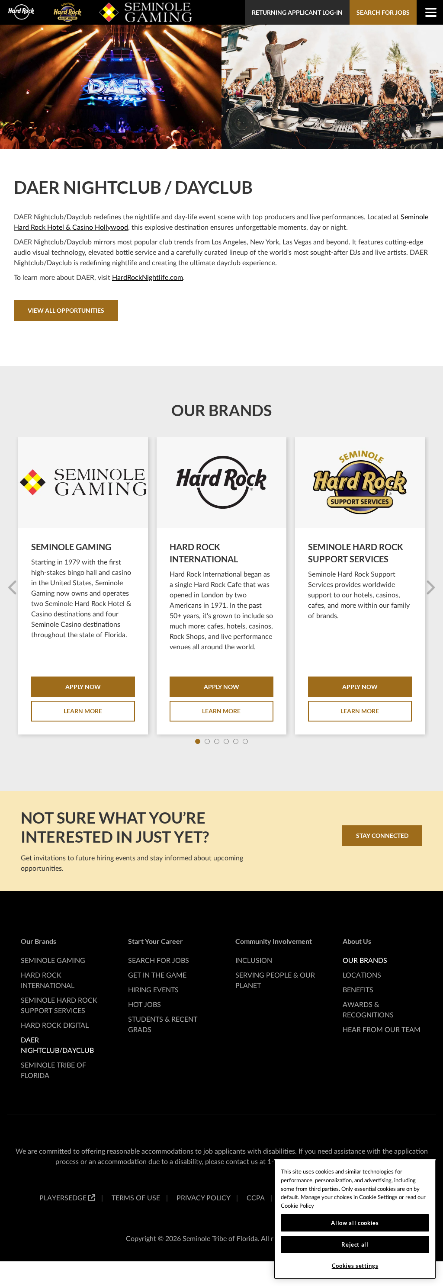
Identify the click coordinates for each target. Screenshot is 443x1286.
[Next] (430, 588)
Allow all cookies (355, 1222)
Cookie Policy (297, 1206)
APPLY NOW (83, 686)
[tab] (197, 741)
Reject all (355, 1244)
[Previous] (13, 588)
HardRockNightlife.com (147, 277)
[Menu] (427, 12)
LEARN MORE (83, 711)
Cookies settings (355, 1265)
